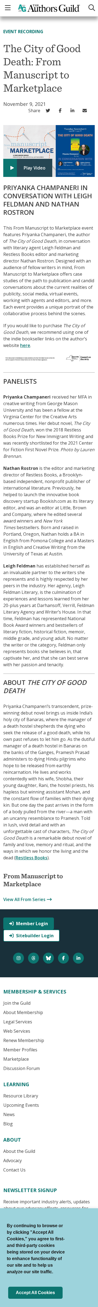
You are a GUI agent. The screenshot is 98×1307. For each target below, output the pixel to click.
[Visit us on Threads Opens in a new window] (34, 958)
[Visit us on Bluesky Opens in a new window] (49, 958)
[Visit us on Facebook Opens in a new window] (64, 958)
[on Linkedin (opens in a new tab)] (73, 111)
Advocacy (12, 1161)
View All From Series (24, 899)
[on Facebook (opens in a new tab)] (61, 111)
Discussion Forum (21, 1068)
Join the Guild (16, 1003)
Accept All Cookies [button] (35, 1292)
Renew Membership (23, 1040)
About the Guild (19, 1151)
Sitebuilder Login (35, 936)
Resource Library (20, 1096)
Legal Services (17, 1022)
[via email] (85, 111)
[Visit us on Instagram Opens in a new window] (19, 958)
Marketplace (16, 1059)
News (9, 1114)
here (25, 345)
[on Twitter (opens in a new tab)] (49, 111)
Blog (8, 1124)
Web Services (16, 1031)
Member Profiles (20, 1050)
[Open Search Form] (91, 8)
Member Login (32, 924)
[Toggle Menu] (8, 8)
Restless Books (31, 858)
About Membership (23, 1012)
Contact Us (14, 1170)
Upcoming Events (21, 1105)
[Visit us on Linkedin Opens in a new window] (79, 958)
